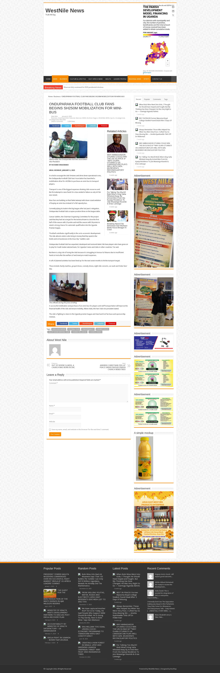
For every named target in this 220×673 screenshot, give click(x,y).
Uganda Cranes (95, 332)
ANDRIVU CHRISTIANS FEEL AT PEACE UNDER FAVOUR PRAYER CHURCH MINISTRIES (113, 366)
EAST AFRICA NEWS (96, 79)
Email (51, 414)
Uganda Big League (80, 332)
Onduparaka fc (88, 329)
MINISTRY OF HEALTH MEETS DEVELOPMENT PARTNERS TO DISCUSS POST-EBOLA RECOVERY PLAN (57, 613)
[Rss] (122, 668)
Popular (147, 99)
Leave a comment (57, 121)
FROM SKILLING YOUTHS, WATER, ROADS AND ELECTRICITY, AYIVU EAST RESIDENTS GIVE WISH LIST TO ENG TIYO (92, 597)
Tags (166, 99)
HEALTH (108, 79)
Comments (157, 99)
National (78, 118)
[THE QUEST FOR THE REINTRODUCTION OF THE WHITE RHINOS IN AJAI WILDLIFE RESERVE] (50, 593)
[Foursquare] (134, 668)
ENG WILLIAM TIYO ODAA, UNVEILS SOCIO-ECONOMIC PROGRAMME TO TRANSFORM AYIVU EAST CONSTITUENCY (91, 631)
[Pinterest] (129, 668)
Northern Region (92, 118)
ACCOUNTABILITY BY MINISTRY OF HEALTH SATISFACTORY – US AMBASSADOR (55, 627)
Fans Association (59, 329)
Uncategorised (120, 118)
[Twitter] (126, 668)
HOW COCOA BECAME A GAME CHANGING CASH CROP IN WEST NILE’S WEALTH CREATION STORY (101, 87)
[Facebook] (124, 668)
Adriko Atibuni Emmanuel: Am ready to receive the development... (164, 584)
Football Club (74, 329)
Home (50, 96)
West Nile (54, 116)
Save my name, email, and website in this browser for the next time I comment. (80, 429)
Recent (138, 99)
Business (57, 96)
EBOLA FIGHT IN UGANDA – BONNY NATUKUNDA (58, 638)
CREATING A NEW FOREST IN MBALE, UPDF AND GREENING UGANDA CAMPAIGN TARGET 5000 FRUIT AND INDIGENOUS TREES (91, 648)
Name (52, 406)
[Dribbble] (131, 668)
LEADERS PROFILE (120, 79)
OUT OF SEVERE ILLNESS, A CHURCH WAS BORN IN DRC (63, 365)
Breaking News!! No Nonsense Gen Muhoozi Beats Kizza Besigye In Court (117, 227)
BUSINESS (63, 79)
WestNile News (64, 10)
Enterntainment (63, 118)
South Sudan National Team (59, 332)
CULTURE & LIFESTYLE (78, 79)
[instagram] (136, 668)
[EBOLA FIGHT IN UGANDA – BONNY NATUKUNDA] (45, 637)
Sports (112, 118)
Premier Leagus (102, 329)
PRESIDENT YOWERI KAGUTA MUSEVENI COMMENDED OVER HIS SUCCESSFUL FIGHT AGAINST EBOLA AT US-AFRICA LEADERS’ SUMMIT (57, 579)
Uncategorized (54, 120)
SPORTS (146, 79)
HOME (48, 79)
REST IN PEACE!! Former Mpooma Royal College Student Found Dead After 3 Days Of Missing (153, 120)
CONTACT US (157, 79)
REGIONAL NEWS (135, 79)
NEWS (55, 79)
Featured (72, 118)
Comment (53, 383)
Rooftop (173, 669)
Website (52, 422)
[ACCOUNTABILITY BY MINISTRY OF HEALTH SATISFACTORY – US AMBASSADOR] (45, 624)
